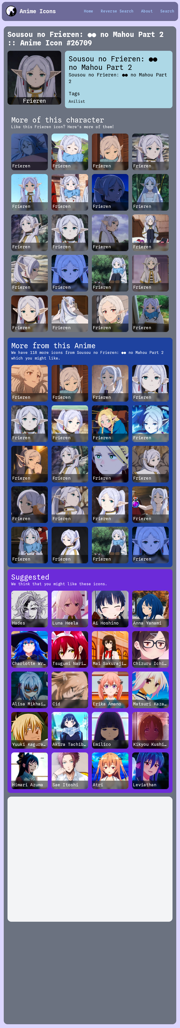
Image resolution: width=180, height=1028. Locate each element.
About (147, 11)
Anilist (77, 101)
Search (167, 11)
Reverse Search (117, 11)
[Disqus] (90, 859)
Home (88, 11)
